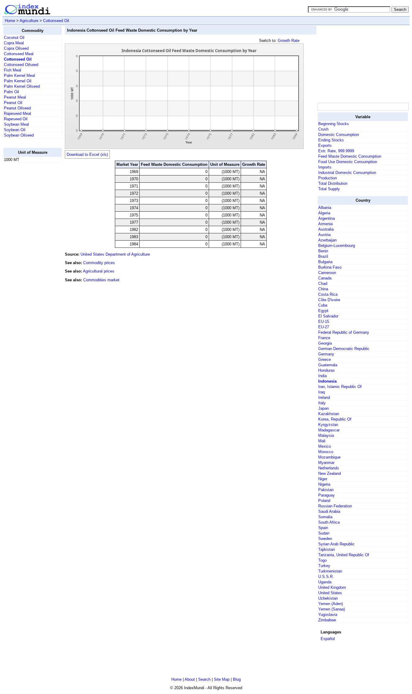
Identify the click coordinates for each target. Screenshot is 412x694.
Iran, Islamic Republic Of (340, 386)
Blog (237, 679)
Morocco (325, 452)
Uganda (324, 582)
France (324, 338)
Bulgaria (325, 262)
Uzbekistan (328, 598)
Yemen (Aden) (330, 603)
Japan (323, 408)
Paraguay (326, 495)
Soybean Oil (14, 130)
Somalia (325, 517)
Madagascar (329, 430)
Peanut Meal (15, 97)
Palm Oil (11, 92)
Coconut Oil (14, 37)
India (322, 376)
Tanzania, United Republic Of (343, 555)
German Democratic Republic (343, 348)
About (190, 679)
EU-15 (323, 321)
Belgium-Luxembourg (336, 245)
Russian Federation (335, 506)
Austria (324, 234)
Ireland (324, 397)
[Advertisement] (27, 257)
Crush (323, 129)
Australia (326, 229)
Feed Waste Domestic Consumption (349, 156)
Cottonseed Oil (56, 20)
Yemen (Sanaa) (331, 609)
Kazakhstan (328, 414)
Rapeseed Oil (15, 119)
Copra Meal (14, 43)
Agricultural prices (98, 271)
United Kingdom (332, 587)
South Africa (329, 522)
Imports (324, 167)
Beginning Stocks (333, 123)
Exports (325, 145)
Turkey (324, 565)
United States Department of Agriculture (115, 254)
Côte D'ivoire (329, 300)
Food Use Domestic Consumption (347, 161)
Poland (324, 500)
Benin (323, 251)
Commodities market (101, 280)
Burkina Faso (329, 267)
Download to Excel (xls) (87, 154)
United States (330, 593)
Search (204, 679)
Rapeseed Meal (17, 113)
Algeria (324, 213)
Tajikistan (326, 549)
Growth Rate (288, 40)
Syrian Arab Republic (336, 544)
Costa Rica (328, 294)
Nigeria (324, 484)
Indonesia (327, 381)
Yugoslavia (327, 614)
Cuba (322, 305)
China (323, 289)
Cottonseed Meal (18, 54)
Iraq (321, 392)
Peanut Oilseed (17, 108)
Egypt (323, 310)
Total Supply (329, 189)
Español (328, 638)
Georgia (325, 343)
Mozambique (329, 457)
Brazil (323, 256)
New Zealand (329, 473)
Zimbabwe (327, 620)
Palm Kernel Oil (17, 81)
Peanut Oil (13, 102)
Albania (324, 207)
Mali (321, 441)
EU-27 (323, 327)
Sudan (323, 533)
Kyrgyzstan (328, 424)
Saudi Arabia (329, 511)
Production (327, 178)
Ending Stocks (331, 140)
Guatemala (327, 365)
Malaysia (326, 435)
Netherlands (328, 468)
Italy (322, 403)
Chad (322, 283)
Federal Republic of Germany (343, 332)
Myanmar (326, 462)
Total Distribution (332, 183)
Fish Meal (12, 70)
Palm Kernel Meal (19, 75)
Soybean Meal (16, 124)
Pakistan (326, 489)
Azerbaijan (327, 240)
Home (10, 20)
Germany (326, 354)
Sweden (325, 538)
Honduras (326, 370)
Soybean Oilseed (19, 135)
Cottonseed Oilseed (21, 64)
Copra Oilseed (16, 48)
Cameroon (327, 272)
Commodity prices (99, 262)
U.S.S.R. (326, 576)
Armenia (325, 224)
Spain (323, 527)
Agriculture (29, 20)
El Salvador (328, 316)
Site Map (222, 679)
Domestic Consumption (338, 134)
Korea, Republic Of (334, 419)
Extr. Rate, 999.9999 (336, 151)
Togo (322, 560)
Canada (324, 278)
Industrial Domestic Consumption (347, 172)
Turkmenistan (330, 571)
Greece (324, 359)
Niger (322, 479)
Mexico (324, 446)
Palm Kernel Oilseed (22, 86)
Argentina (326, 218)
